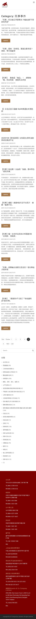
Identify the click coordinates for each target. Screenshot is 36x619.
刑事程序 (5, 426)
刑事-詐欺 (6, 436)
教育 (4, 446)
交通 (4, 423)
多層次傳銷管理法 (8, 417)
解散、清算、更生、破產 (10, 382)
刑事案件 (5, 378)
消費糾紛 (5, 443)
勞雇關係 (5, 365)
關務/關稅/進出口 (8, 405)
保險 (4, 449)
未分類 (5, 362)
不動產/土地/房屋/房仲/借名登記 (12, 391)
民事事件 (5, 456)
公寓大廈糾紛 (7, 395)
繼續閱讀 (5, 40)
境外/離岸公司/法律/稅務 (10, 401)
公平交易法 (6, 385)
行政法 (5, 413)
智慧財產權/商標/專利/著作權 (11, 388)
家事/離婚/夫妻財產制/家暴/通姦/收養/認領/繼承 (17, 408)
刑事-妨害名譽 (7, 433)
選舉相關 (5, 430)
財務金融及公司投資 (9, 372)
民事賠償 (5, 439)
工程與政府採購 (7, 369)
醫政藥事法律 (7, 375)
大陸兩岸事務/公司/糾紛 (10, 398)
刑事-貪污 (6, 459)
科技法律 (5, 420)
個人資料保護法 (7, 453)
